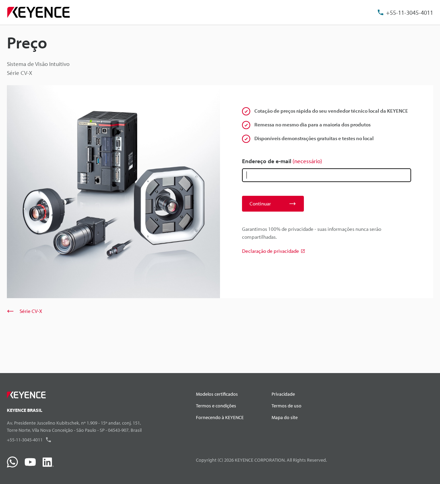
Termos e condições (216, 406)
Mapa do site (285, 417)
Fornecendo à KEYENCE (220, 417)
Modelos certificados (217, 394)
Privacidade (283, 394)
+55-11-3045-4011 (409, 12)
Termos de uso (286, 406)
